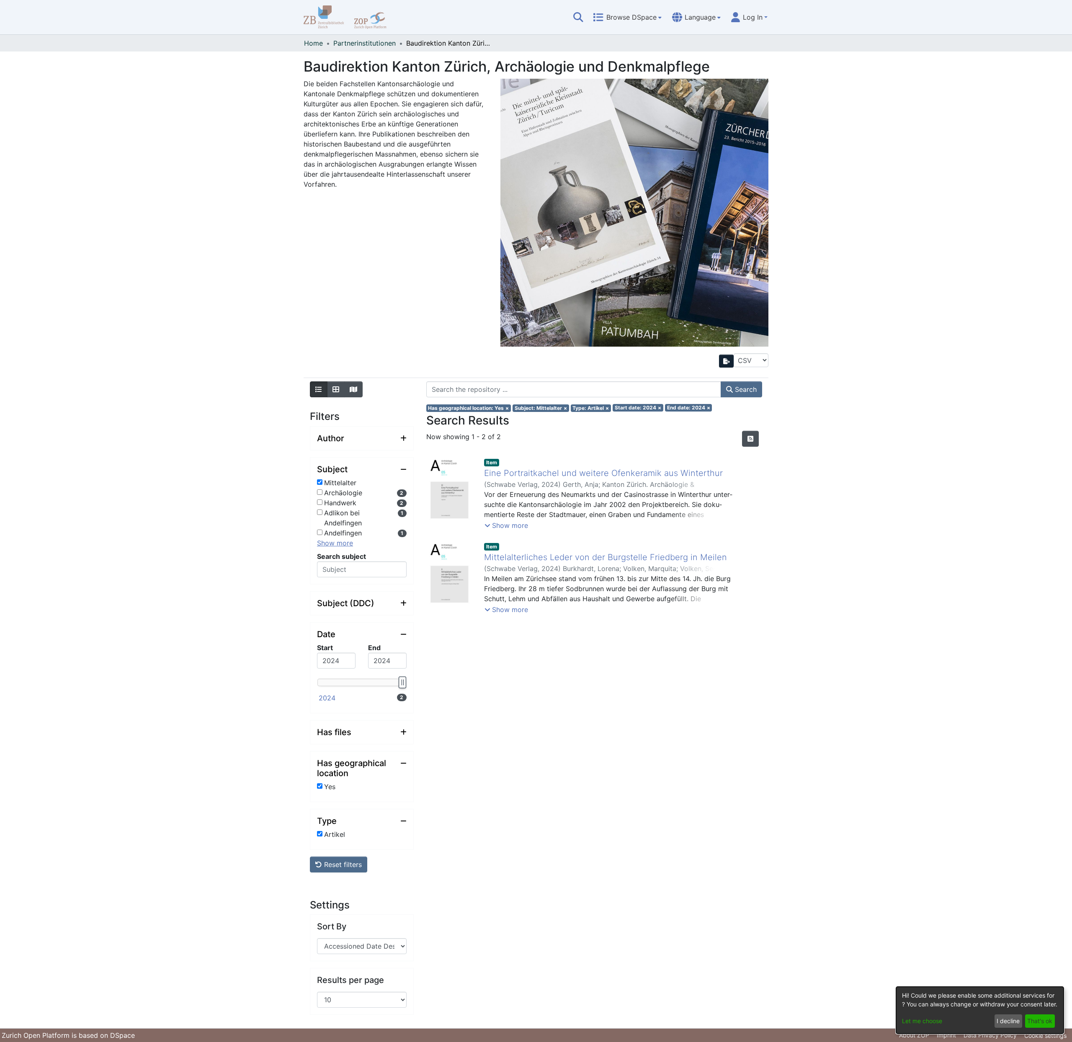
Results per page (350, 980)
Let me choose (922, 1020)
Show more (335, 543)
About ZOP (914, 1035)
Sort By (331, 926)
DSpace (122, 1035)
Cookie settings (1045, 1035)
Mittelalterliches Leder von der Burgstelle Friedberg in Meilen (605, 557)
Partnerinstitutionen (364, 43)
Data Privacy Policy (990, 1035)
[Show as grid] (336, 389)
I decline (1008, 1020)
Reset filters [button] (342, 864)
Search (745, 389)
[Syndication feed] (750, 439)
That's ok (1039, 1020)
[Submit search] (578, 17)
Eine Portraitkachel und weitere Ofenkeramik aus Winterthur (603, 473)
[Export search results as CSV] (726, 361)
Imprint (946, 1035)
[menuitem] (627, 17)
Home (313, 43)
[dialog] (980, 1010)
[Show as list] (318, 389)
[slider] (402, 682)
